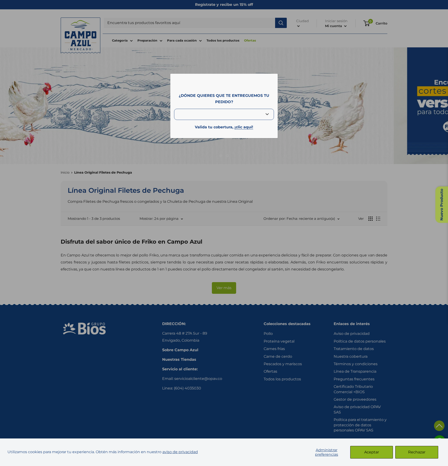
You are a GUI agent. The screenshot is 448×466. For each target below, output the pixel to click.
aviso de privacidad (180, 452)
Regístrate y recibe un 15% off (224, 4)
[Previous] (7, 104)
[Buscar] (281, 23)
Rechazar (416, 452)
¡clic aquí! (243, 127)
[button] (439, 425)
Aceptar (371, 452)
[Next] (441, 104)
